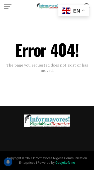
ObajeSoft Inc (65, 162)
